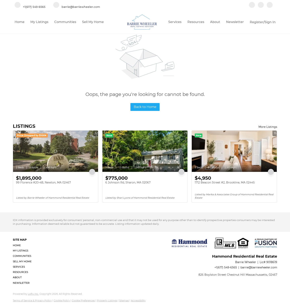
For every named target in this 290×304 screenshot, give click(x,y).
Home (19, 22)
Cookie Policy (62, 300)
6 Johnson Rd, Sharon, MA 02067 (128, 182)
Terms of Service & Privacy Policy (32, 300)
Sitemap (124, 300)
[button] (23, 245)
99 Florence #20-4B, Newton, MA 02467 (43, 182)
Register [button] (256, 22)
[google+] (270, 5)
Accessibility (138, 300)
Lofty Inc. (33, 293)
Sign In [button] (270, 22)
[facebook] (252, 5)
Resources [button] (195, 22)
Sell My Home (93, 22)
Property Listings (107, 300)
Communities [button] (65, 22)
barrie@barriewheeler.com (258, 267)
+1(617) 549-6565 (225, 267)
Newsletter (235, 22)
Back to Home (145, 107)
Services (174, 22)
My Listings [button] (39, 22)
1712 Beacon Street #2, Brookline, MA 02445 (225, 182)
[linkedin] (261, 5)
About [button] (215, 22)
